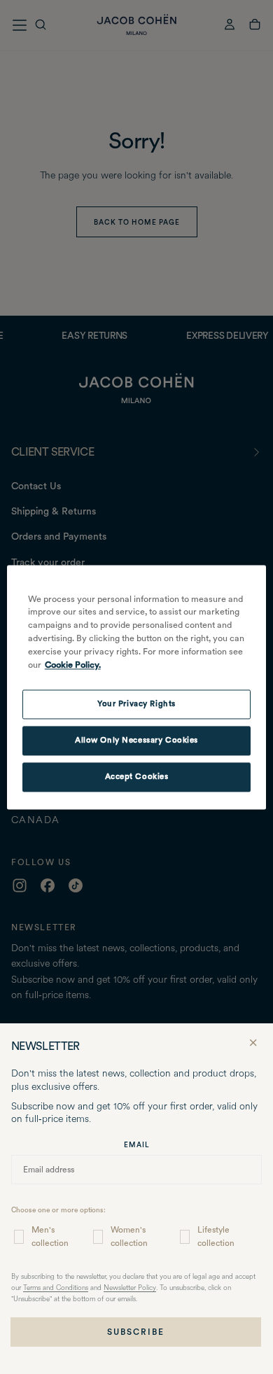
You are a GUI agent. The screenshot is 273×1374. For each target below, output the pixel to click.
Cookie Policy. (73, 664)
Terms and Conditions (55, 1288)
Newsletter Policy (130, 1288)
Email (137, 1144)
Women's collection (129, 1236)
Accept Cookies (137, 776)
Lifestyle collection (215, 1236)
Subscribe (135, 1332)
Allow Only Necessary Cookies (136, 740)
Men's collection (50, 1236)
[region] (137, 687)
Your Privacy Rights (136, 703)
